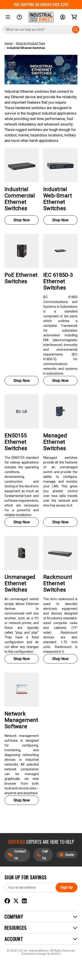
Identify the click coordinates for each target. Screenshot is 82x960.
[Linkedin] (24, 901)
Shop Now (21, 220)
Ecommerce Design (34, 953)
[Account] (62, 17)
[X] (16, 901)
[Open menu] (8, 17)
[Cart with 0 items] (74, 17)
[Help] (19, 17)
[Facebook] (7, 901)
